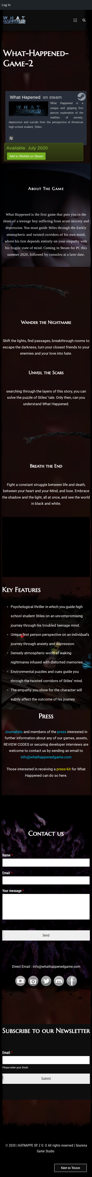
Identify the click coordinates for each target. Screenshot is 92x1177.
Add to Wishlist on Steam (26, 156)
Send (46, 935)
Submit (46, 1079)
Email (7, 873)
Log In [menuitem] (6, 5)
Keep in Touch (70, 1168)
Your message (13, 891)
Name (7, 855)
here (62, 775)
